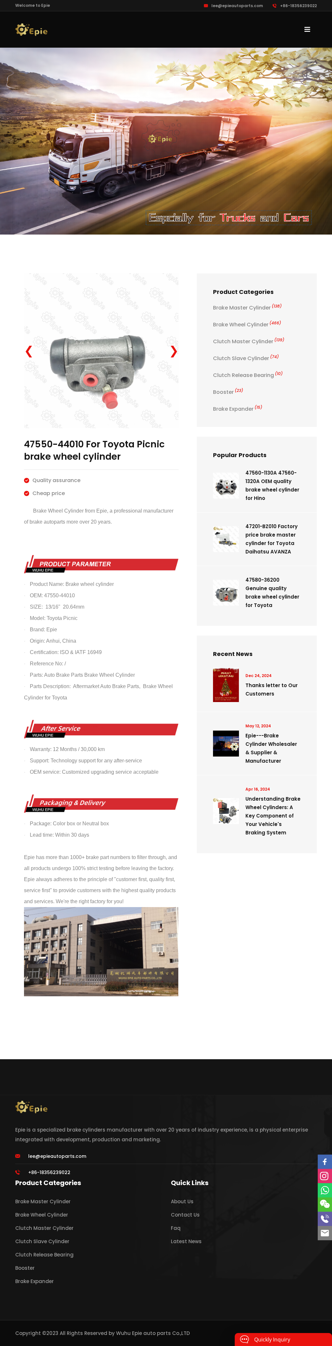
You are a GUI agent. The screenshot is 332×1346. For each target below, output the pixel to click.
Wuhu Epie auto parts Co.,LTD (153, 1333)
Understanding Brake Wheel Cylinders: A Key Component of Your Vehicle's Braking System (273, 815)
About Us (182, 1201)
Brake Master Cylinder (247, 307)
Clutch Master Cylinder (248, 341)
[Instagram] (325, 1176)
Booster (228, 392)
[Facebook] (325, 1162)
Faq (176, 1228)
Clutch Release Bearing (248, 375)
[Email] (325, 1233)
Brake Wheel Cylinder (247, 324)
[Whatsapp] (325, 1190)
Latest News (186, 1241)
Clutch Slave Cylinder (246, 358)
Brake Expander (237, 409)
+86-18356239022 (298, 5)
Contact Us (185, 1214)
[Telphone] (325, 1219)
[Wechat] (325, 1204)
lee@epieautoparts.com (237, 5)
